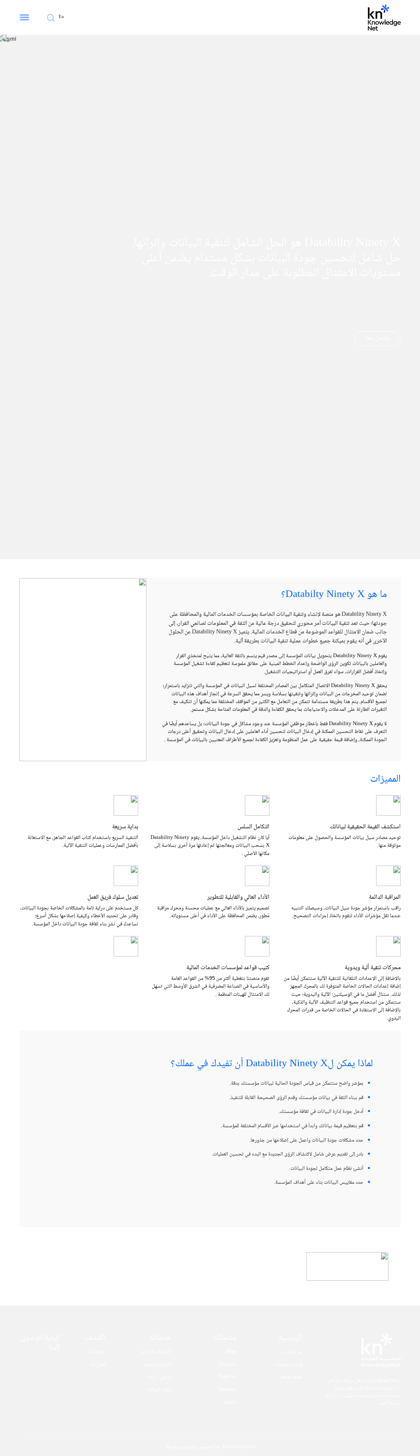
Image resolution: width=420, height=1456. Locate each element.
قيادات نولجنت (288, 1365)
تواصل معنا (377, 338)
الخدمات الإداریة (156, 1352)
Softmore (228, 1365)
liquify (230, 1402)
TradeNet (228, 1377)
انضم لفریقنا (291, 1377)
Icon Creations (239, 1447)
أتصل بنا (98, 1365)
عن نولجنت (292, 1352)
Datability (227, 1390)
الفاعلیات (97, 1352)
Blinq (231, 1352)
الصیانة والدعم (158, 1365)
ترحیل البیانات (158, 1377)
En (61, 17)
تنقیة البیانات (159, 1390)
